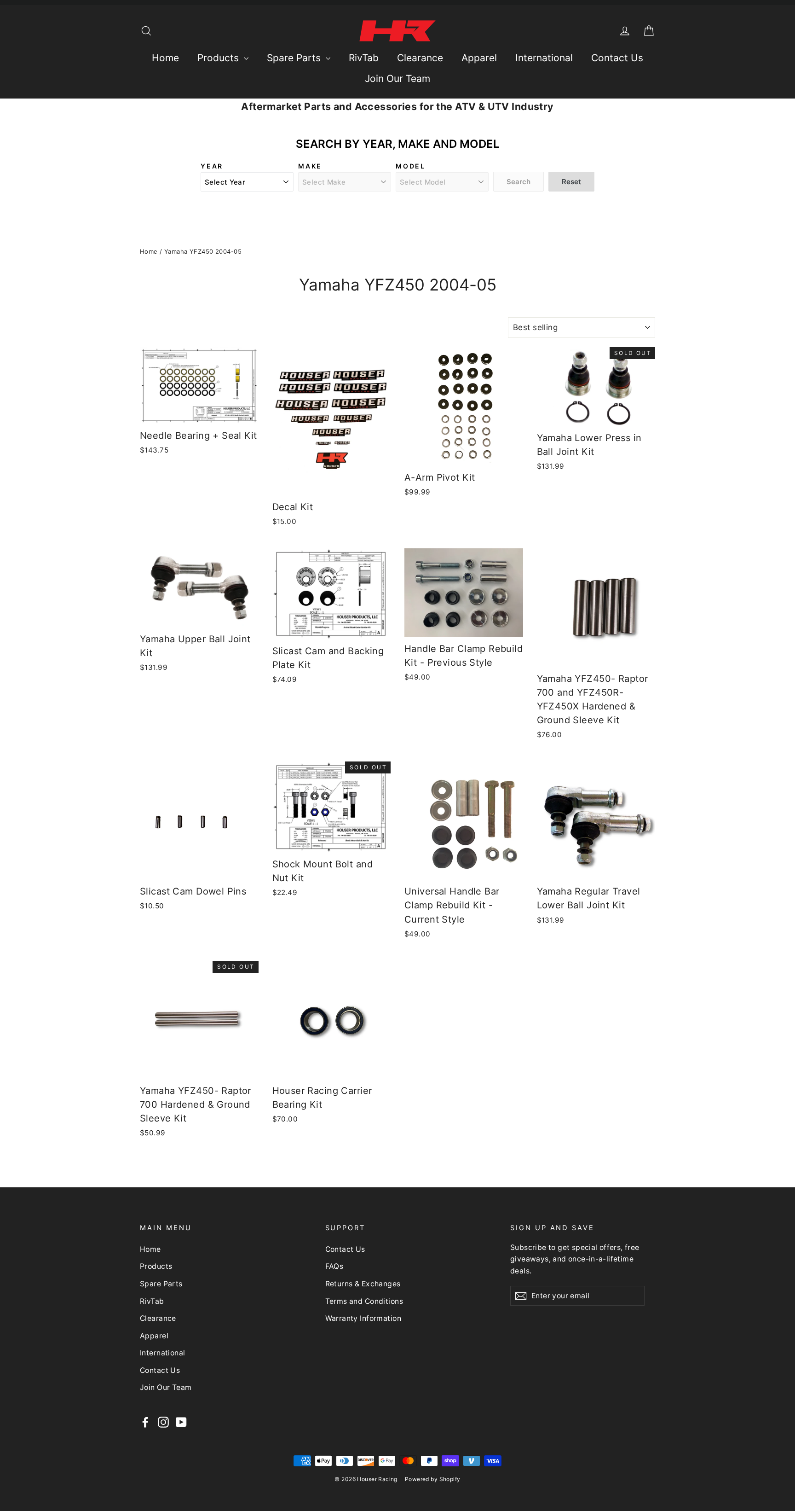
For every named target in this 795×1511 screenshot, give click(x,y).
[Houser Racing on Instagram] (163, 1422)
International (544, 58)
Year (212, 166)
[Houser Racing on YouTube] (181, 1422)
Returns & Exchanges (363, 1283)
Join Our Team (397, 78)
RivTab (364, 58)
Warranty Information (363, 1318)
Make (310, 166)
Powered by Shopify (433, 1479)
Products (219, 58)
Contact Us (617, 58)
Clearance (420, 58)
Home (165, 58)
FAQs (334, 1266)
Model (411, 166)
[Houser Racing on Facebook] (145, 1422)
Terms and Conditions (364, 1301)
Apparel (479, 58)
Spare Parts (295, 58)
